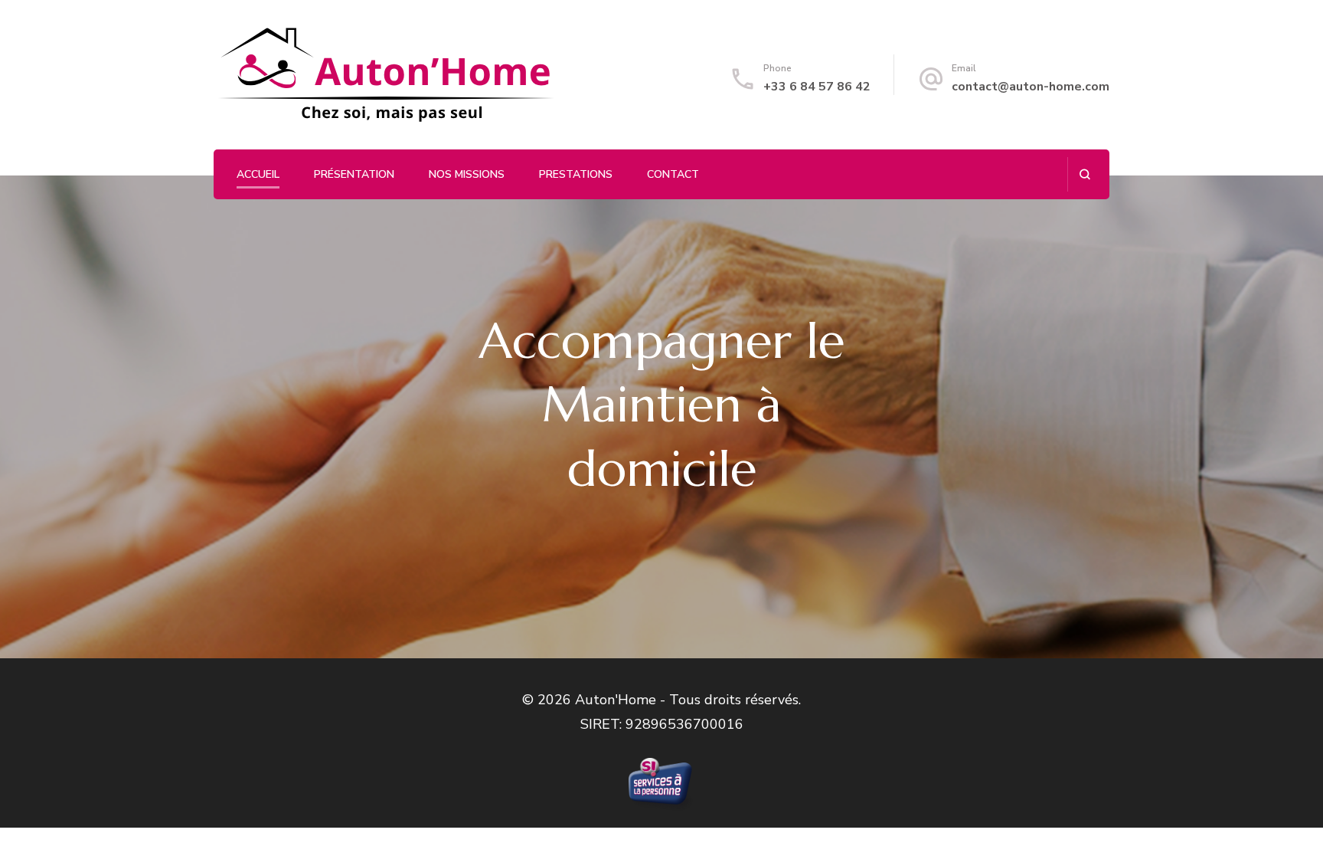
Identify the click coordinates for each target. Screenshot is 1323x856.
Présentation (354, 174)
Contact (673, 174)
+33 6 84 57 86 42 (817, 86)
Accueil (258, 174)
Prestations (575, 174)
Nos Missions (467, 174)
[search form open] (1084, 174)
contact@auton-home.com (1030, 86)
